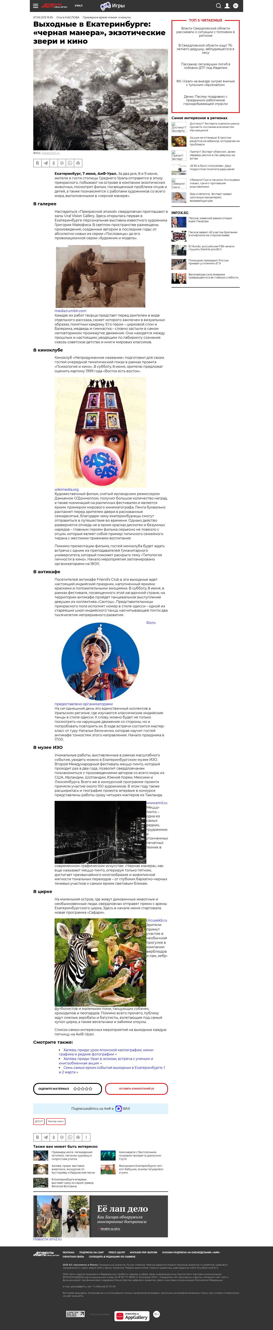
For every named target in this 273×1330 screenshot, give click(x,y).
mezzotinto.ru (51, 153)
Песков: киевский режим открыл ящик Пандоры (210, 220)
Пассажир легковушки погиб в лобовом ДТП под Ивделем (205, 66)
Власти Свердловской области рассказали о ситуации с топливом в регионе (205, 32)
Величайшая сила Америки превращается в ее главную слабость (213, 276)
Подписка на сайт (91, 1252)
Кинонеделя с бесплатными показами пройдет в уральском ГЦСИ (140, 1156)
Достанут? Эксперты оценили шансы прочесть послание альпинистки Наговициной (214, 127)
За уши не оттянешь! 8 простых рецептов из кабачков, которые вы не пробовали (215, 141)
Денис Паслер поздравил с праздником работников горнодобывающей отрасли (205, 100)
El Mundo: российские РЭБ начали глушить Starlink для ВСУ (211, 248)
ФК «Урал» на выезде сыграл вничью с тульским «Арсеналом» (205, 83)
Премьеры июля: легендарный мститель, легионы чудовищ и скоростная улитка (72, 1156)
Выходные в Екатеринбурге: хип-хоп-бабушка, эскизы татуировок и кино (141, 1169)
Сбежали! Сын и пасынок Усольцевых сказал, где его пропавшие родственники (215, 183)
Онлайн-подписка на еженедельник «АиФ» (191, 1252)
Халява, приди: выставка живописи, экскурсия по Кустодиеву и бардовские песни (73, 1169)
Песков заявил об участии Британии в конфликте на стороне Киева (213, 234)
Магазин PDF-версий (143, 1252)
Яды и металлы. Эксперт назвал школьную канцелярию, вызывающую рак (211, 197)
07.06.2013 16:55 (43, 17)
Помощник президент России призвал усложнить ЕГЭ (209, 262)
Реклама (68, 1252)
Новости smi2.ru (47, 1239)
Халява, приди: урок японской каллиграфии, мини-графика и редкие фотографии (106, 1052)
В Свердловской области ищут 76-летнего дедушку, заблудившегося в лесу (205, 49)
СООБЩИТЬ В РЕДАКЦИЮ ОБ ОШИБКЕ (112, 1256)
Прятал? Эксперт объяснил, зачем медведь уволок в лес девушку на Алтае (212, 155)
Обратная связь (73, 1256)
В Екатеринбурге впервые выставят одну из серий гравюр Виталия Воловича (73, 1183)
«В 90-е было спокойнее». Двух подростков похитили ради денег (212, 167)
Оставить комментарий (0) (136, 1088)
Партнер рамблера (99, 1314)
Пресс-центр (117, 1252)
